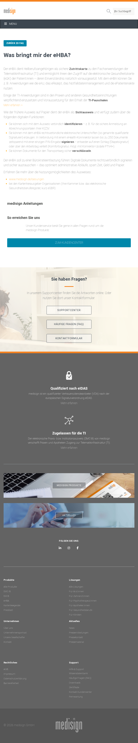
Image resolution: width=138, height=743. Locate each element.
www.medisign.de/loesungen (26, 179)
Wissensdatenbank (78, 673)
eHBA (6, 600)
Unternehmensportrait (15, 632)
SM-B (6, 596)
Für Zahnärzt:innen (79, 596)
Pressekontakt (76, 637)
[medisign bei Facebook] (77, 548)
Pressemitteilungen (78, 632)
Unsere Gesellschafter (14, 637)
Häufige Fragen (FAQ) (80, 678)
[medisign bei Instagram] (69, 548)
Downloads (74, 682)
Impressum (9, 674)
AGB (6, 669)
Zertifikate (74, 687)
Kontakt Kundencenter (80, 692)
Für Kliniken (75, 614)
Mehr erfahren (69, 403)
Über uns (8, 628)
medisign (18, 11)
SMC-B (7, 591)
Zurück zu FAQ (15, 43)
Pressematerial (76, 642)
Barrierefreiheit (11, 683)
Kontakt (8, 642)
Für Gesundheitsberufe (80, 610)
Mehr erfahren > (13, 105)
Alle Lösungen (76, 586)
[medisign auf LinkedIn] (60, 548)
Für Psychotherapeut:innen (83, 600)
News (71, 628)
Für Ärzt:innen (76, 591)
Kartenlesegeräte (12, 605)
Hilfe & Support (76, 669)
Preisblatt (8, 610)
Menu (13, 23)
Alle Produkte (10, 586)
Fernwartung (76, 696)
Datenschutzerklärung (15, 678)
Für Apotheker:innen (79, 605)
